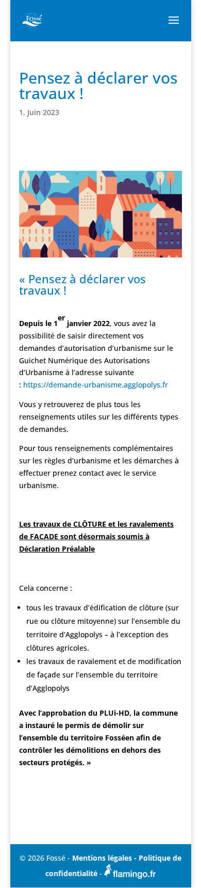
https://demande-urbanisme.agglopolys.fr (95, 385)
